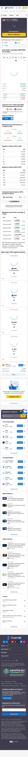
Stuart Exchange (9, 460)
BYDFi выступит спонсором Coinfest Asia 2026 (16, 506)
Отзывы (6, 45)
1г (18, 57)
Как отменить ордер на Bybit (10, 599)
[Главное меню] (2, 7)
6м (16, 57)
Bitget (6, 447)
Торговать (20, 425)
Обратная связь (8, 681)
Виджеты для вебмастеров (6, 683)
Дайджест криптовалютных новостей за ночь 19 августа (15, 529)
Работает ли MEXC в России (9, 605)
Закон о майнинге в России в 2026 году (12, 615)
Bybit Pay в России (7, 621)
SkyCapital (7, 472)
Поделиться (26, 15)
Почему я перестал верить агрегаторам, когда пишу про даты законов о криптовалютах (16, 555)
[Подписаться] (23, 416)
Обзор (5, 42)
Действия (20, 365)
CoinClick (7, 483)
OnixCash (7, 477)
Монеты (3, 645)
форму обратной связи (19, 665)
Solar (6, 364)
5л (21, 57)
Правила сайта (23, 685)
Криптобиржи (4, 649)
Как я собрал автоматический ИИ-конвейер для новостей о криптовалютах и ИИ (16, 565)
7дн (7, 57)
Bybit (6, 430)
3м (13, 57)
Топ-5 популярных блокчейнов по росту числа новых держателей (16, 499)
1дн (4, 57)
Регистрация (7, 698)
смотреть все (14, 453)
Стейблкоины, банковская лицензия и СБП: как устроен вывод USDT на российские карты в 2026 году (16, 545)
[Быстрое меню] (24, 8)
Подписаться (14, 714)
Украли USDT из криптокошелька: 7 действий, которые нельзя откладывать (16, 584)
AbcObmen (8, 466)
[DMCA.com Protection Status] (14, 742)
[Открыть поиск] (16, 8)
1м (10, 57)
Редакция (14, 681)
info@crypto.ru (12, 666)
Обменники (4, 652)
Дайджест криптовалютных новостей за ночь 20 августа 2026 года (16, 522)
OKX (6, 425)
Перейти (20, 461)
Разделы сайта (5, 655)
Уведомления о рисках (18, 683)
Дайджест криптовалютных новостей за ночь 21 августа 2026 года (16, 513)
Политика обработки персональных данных (10, 685)
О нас (2, 681)
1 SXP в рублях (14, 255)
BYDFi (6, 441)
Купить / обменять (14, 34)
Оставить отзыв (14, 396)
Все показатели (13, 31)
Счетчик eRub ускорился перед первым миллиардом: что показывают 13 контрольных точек (16, 575)
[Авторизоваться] (26, 8)
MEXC (6, 436)
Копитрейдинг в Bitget (8, 610)
